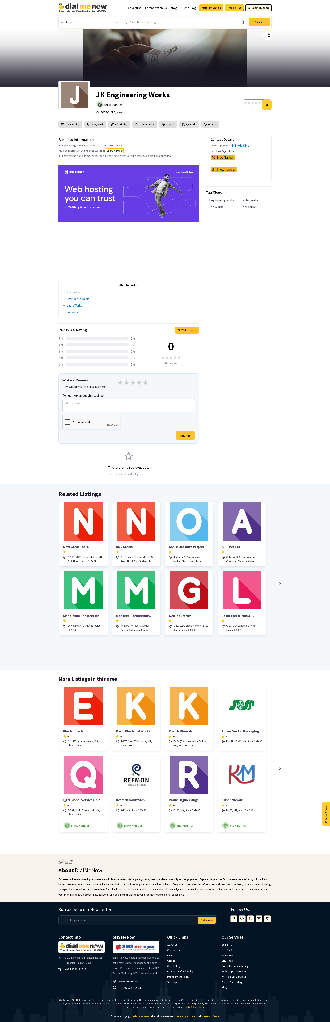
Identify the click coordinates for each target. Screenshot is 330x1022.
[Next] (279, 583)
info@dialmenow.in (196, 1007)
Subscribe (207, 920)
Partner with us (156, 8)
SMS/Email (97, 124)
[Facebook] (233, 918)
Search (259, 22)
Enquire (212, 124)
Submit (185, 435)
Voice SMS (228, 955)
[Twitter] (242, 918)
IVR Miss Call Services (234, 976)
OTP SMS (227, 950)
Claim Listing (73, 124)
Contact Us (173, 950)
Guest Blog (188, 8)
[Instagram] (267, 918)
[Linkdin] (250, 918)
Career (171, 960)
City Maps (227, 960)
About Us (172, 944)
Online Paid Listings (233, 982)
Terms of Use (210, 1016)
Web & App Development (236, 971)
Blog (173, 8)
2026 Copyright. (132, 1016)
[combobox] (171, 22)
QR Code (191, 124)
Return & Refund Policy (180, 971)
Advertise (134, 8)
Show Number (113, 105)
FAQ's (170, 955)
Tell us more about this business (84, 395)
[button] (211, 7)
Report (170, 124)
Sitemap (172, 982)
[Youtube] (259, 918)
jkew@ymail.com (225, 151)
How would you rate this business (84, 386)
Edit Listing (121, 124)
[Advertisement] (128, 248)
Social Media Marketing (235, 966)
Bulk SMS (227, 944)
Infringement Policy (178, 976)
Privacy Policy (185, 1016)
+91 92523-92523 (75, 969)
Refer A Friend (326, 812)
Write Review (146, 124)
